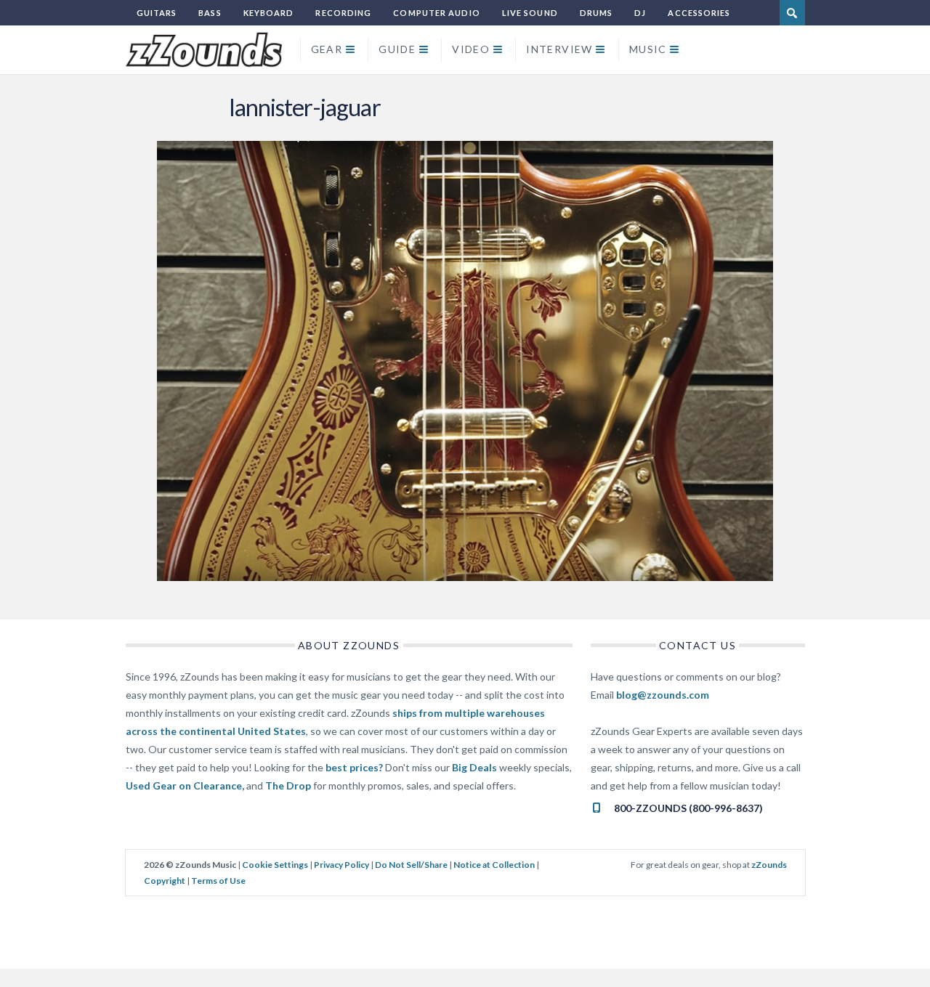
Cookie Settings (275, 864)
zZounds (769, 864)
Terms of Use (218, 880)
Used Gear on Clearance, (185, 785)
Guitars (157, 12)
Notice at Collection (494, 864)
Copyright (164, 880)
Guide (397, 49)
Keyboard (268, 12)
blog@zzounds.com (662, 695)
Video (471, 49)
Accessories (699, 12)
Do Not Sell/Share (411, 864)
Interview (559, 49)
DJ (640, 12)
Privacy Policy (341, 864)
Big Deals (474, 767)
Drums (596, 12)
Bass (209, 12)
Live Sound (530, 12)
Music (648, 49)
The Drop (288, 785)
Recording (343, 12)
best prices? (354, 767)
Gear (327, 49)
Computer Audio (436, 12)
